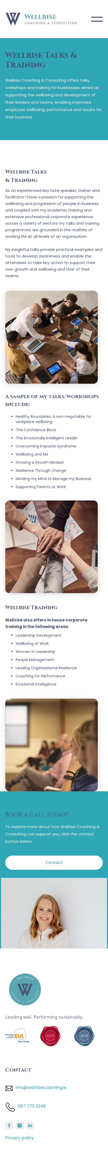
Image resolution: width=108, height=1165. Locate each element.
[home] (48, 19)
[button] (97, 19)
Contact (54, 863)
